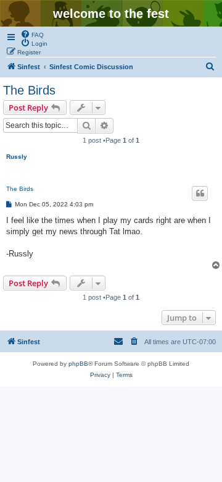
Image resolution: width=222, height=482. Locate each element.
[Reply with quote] (200, 193)
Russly (16, 156)
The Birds (29, 90)
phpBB (78, 363)
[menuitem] (32, 34)
